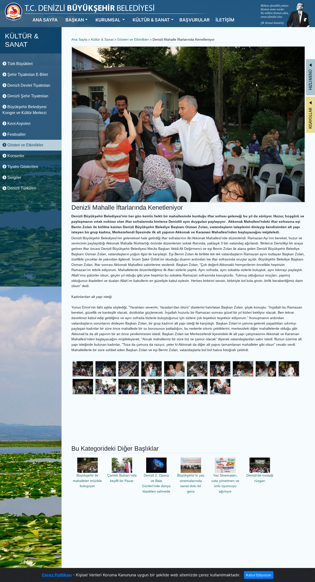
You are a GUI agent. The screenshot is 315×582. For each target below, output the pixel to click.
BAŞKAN (74, 19)
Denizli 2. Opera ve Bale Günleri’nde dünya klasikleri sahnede (156, 483)
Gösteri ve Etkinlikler (24, 145)
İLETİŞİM (225, 19)
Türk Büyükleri (19, 64)
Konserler (15, 156)
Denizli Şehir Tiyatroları (27, 96)
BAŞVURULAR (194, 19)
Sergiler (13, 177)
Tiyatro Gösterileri (22, 167)
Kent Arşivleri (18, 123)
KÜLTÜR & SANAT (151, 19)
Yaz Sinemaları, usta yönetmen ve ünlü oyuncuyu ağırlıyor (225, 483)
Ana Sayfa (79, 39)
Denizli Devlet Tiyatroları (28, 85)
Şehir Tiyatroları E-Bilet (27, 74)
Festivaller (16, 134)
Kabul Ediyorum (258, 575)
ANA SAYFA (45, 19)
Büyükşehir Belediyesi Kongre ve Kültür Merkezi (24, 110)
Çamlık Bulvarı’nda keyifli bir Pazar (122, 478)
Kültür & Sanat (102, 39)
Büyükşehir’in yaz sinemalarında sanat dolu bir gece (191, 483)
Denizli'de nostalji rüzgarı (259, 478)
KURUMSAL (108, 19)
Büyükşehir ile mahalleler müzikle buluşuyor (87, 480)
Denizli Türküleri (21, 188)
